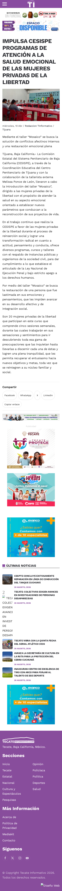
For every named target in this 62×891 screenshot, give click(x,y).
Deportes (39, 782)
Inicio (6, 764)
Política (38, 776)
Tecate (6, 770)
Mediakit (8, 834)
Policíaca (39, 770)
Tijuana (6, 129)
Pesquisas (9, 799)
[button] (4, 4)
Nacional (8, 782)
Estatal (7, 776)
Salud (37, 789)
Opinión (38, 764)
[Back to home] (31, 4)
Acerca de (9, 817)
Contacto (8, 840)
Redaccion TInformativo (38, 125)
